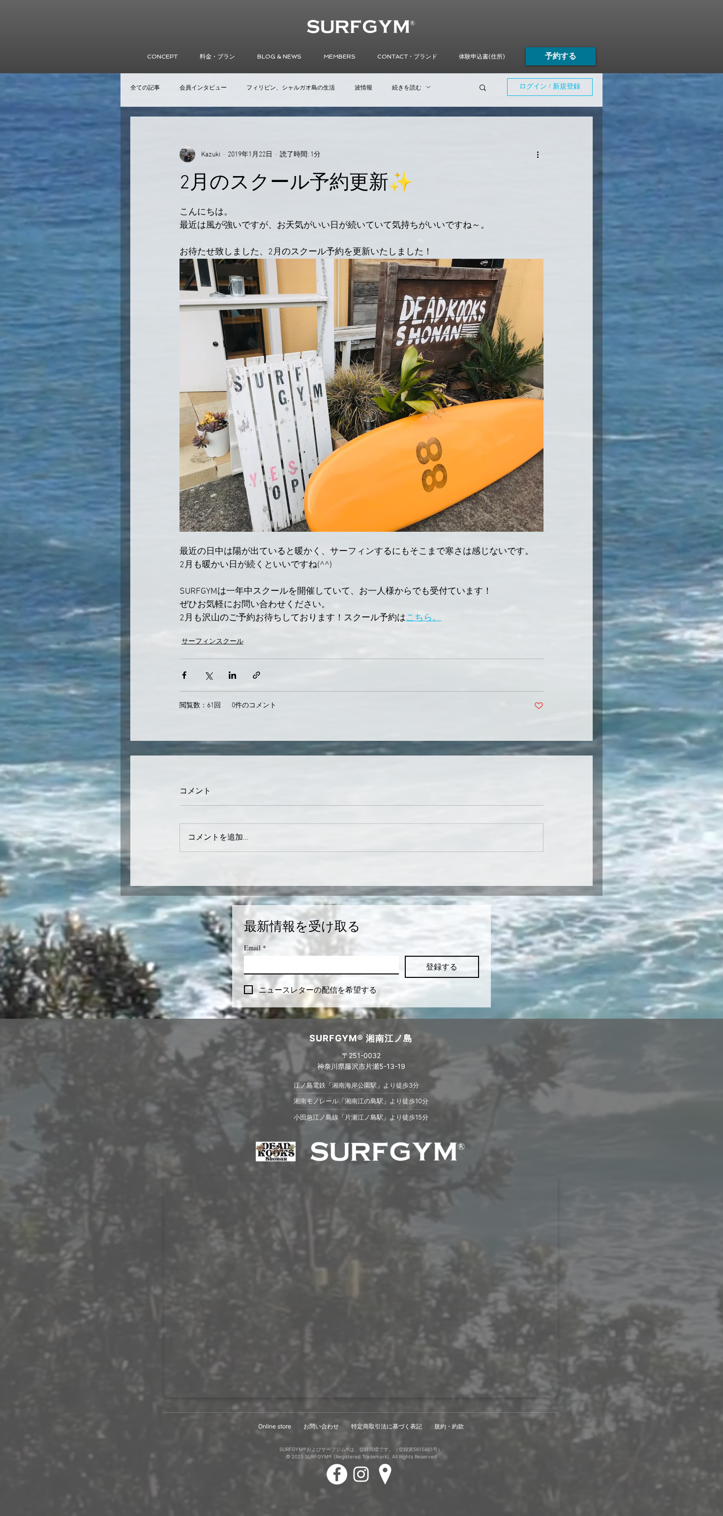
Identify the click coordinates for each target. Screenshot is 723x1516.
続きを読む (407, 87)
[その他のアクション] (537, 154)
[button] (279, 56)
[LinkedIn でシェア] (232, 675)
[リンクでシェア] (256, 675)
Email (255, 947)
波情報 (363, 87)
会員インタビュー (203, 87)
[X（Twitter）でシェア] (208, 675)
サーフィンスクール (212, 641)
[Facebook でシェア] (184, 675)
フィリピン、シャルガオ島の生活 (290, 87)
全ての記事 (145, 87)
